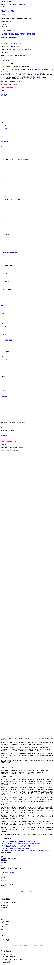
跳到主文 (3, 15)
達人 (7, 435)
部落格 (5, 26)
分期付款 (7, 450)
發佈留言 (3, 885)
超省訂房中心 (7, 11)
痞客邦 (13, 868)
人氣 (11, 834)
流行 (22, 738)
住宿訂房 (3, 450)
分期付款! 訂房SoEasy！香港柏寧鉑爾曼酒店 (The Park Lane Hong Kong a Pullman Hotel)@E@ (26, 850)
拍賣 (2, 305)
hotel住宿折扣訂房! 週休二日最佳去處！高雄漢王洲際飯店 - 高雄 (19, 841)
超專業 (5, 396)
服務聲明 (40, 945)
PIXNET (16, 945)
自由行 (5, 128)
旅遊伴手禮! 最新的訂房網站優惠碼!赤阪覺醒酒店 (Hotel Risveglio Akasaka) (21, 843)
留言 (16, 868)
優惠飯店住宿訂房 (14, 252)
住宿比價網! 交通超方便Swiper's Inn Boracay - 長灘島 (16, 848)
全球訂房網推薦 (4, 141)
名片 (4, 28)
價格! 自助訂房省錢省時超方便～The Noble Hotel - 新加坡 (17, 845)
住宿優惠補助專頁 (7, 340)
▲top (2, 874)
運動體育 (11, 872)
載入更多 (3, 877)
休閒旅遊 (12, 22)
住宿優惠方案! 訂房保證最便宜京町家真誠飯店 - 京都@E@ (17, 847)
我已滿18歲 (3, 962)
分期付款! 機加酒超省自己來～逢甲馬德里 (19, 34)
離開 (8, 962)
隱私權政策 (35, 945)
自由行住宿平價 (7, 252)
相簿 (4, 24)
